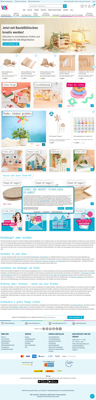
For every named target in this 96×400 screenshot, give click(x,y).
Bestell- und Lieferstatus (78, 348)
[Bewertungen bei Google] (27, 363)
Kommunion (45, 261)
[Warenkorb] (93, 6)
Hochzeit (38, 261)
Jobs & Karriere (5, 339)
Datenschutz (37, 212)
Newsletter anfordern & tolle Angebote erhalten (28, 317)
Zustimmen (69, 208)
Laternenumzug (62, 261)
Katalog (27, 337)
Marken (65, 10)
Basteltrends (44, 257)
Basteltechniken (34, 257)
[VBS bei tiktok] (56, 328)
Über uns (3, 337)
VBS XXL (29, 10)
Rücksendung (52, 343)
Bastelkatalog (18, 259)
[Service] (82, 6)
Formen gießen (53, 275)
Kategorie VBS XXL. (78, 305)
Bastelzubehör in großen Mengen (19, 307)
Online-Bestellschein (54, 337)
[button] (2, 67)
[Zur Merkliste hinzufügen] (16, 56)
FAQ (26, 347)
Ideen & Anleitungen (54, 10)
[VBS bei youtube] (53, 328)
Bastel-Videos (85, 273)
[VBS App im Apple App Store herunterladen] (53, 381)
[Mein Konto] (89, 6)
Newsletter (27, 343)
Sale (71, 10)
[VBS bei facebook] (43, 328)
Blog (84, 259)
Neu (24, 10)
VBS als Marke (5, 343)
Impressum (46, 212)
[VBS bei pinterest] (50, 328)
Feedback (74, 350)
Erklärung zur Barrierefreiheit (56, 349)
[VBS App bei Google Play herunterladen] (43, 381)
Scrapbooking (63, 275)
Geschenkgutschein (30, 339)
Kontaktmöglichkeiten (78, 346)
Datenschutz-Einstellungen (56, 347)
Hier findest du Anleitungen (76, 277)
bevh (49, 361)
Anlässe (43, 10)
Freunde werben (29, 341)
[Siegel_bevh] (49, 364)
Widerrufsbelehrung (54, 345)
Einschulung (52, 261)
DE (94, 1)
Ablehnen (61, 208)
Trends (36, 10)
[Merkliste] (86, 6)
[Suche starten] (65, 6)
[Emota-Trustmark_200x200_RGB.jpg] (69, 363)
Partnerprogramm (6, 341)
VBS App (51, 351)
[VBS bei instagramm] (47, 328)
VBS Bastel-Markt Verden (7, 345)
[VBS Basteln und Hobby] (4, 7)
